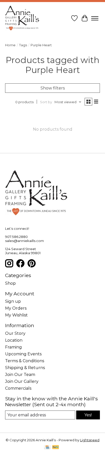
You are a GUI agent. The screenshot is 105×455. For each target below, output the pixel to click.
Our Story (15, 333)
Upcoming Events (23, 354)
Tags (23, 45)
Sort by (46, 102)
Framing (13, 347)
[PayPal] (55, 447)
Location (13, 340)
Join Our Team (20, 374)
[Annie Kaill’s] (22, 18)
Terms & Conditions (24, 360)
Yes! (88, 415)
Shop (10, 283)
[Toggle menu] (95, 18)
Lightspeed (89, 440)
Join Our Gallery (21, 381)
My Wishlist (16, 315)
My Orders (16, 308)
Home (10, 45)
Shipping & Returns (25, 367)
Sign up (13, 301)
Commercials (18, 388)
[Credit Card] (47, 447)
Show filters (53, 88)
